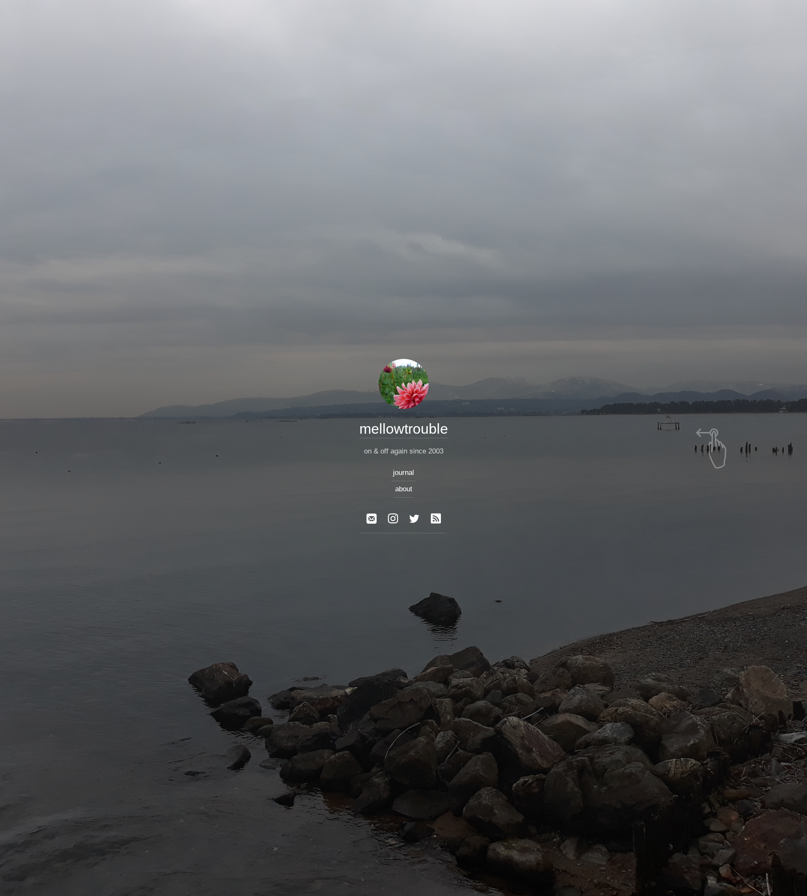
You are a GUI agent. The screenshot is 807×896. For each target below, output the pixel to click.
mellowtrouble (403, 429)
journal (403, 473)
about (403, 489)
